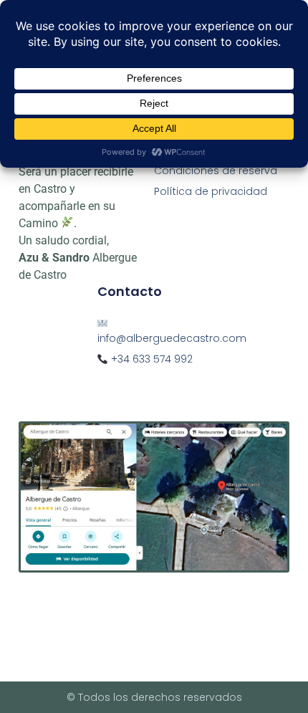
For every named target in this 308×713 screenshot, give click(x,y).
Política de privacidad (210, 191)
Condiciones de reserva (215, 170)
